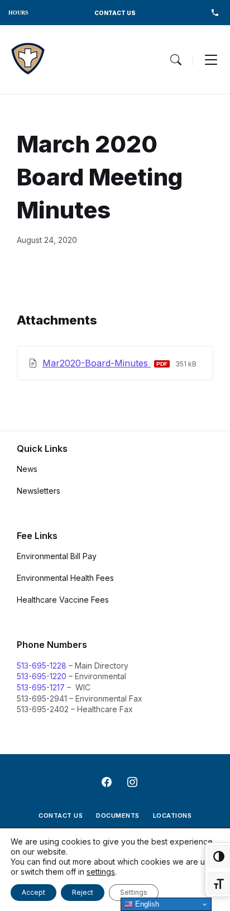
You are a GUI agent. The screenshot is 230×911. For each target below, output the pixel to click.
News (27, 469)
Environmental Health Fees (65, 578)
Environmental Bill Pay (57, 556)
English (146, 904)
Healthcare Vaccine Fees (63, 599)
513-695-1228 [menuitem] (214, 12)
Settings (133, 892)
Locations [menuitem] (172, 815)
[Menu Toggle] (176, 60)
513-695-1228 (41, 665)
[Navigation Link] (28, 59)
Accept (33, 892)
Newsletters (38, 490)
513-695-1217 (41, 687)
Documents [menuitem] (118, 815)
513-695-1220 (41, 676)
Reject (82, 892)
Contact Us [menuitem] (61, 815)
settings (101, 871)
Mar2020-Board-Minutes (96, 363)
